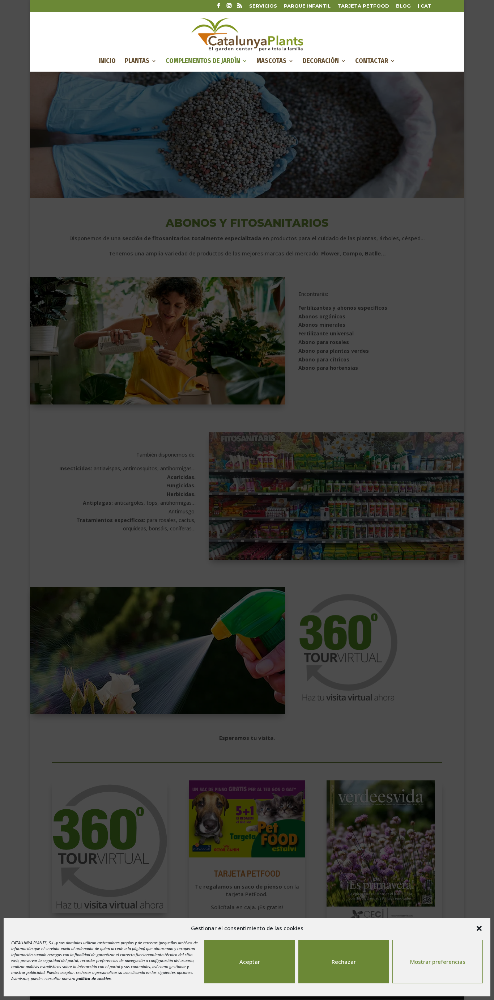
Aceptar (249, 961)
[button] (479, 928)
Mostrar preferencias (437, 961)
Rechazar (344, 961)
